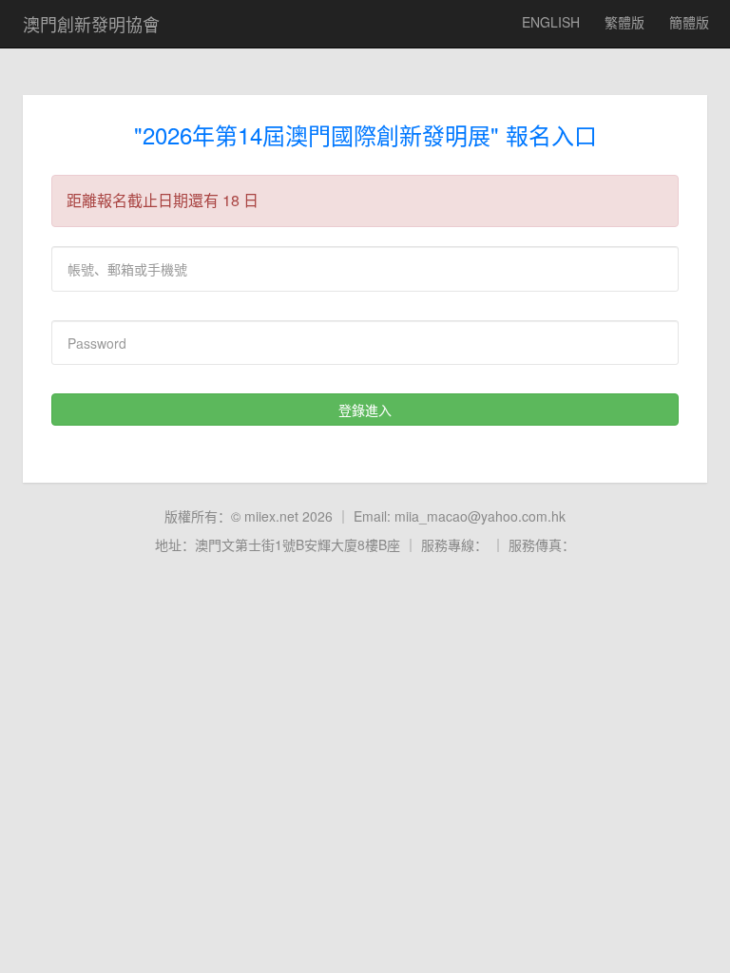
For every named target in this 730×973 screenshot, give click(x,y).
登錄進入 (365, 409)
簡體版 (689, 21)
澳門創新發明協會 (91, 23)
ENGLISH (551, 21)
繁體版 (624, 21)
